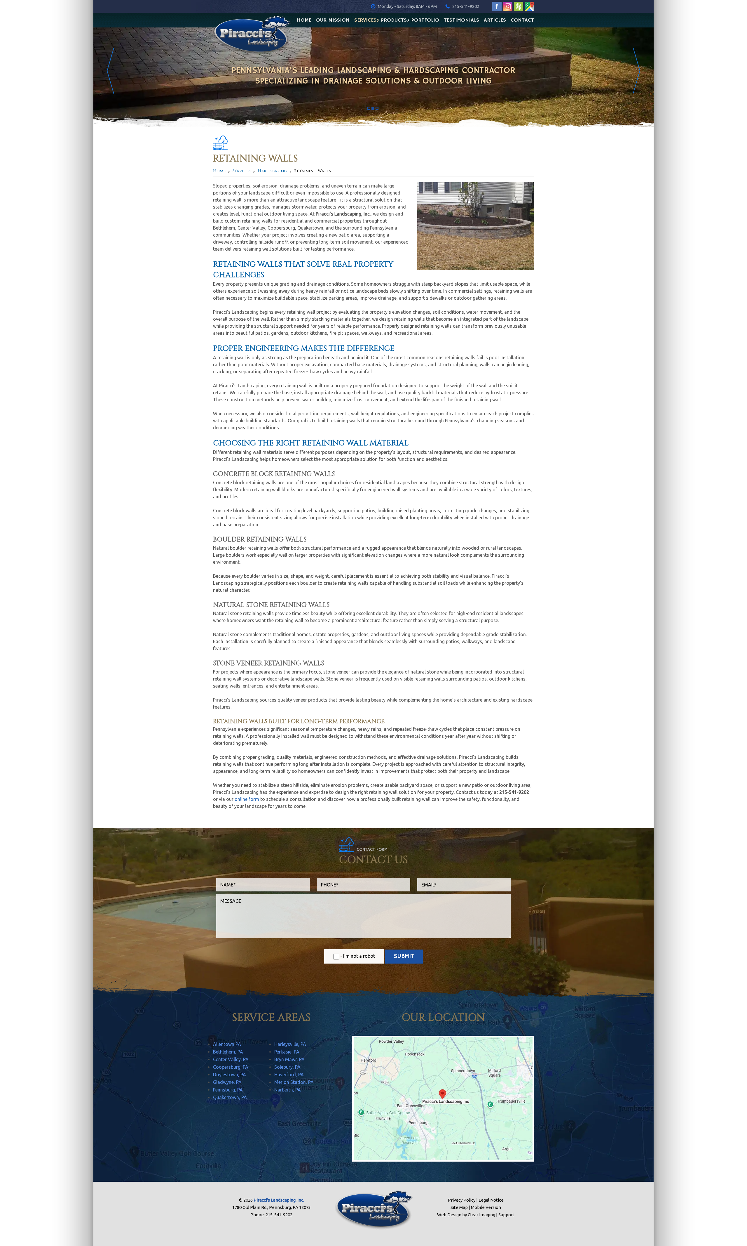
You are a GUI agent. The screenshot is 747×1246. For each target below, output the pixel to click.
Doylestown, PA (229, 1074)
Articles (495, 20)
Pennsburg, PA (228, 1089)
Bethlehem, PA (228, 1051)
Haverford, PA (289, 1074)
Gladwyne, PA (227, 1082)
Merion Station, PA (294, 1082)
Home (304, 20)
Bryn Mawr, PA (289, 1059)
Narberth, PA (287, 1089)
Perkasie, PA (286, 1051)
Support (506, 1214)
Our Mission (333, 20)
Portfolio (425, 20)
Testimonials (461, 20)
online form (247, 799)
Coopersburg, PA (230, 1067)
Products (394, 20)
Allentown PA (227, 1044)
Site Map (459, 1207)
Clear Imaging (481, 1214)
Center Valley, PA (231, 1059)
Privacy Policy (461, 1200)
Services (365, 20)
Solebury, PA (287, 1067)
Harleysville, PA (290, 1044)
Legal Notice (491, 1200)
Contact (522, 20)
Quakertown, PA (230, 1097)
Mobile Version (486, 1207)
